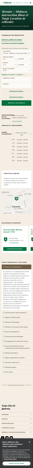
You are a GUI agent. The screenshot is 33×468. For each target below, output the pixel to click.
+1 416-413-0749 (17, 121)
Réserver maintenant (14, 249)
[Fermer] (29, 442)
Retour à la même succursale (12, 40)
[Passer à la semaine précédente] (13, 134)
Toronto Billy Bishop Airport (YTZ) (12, 231)
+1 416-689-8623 (14, 242)
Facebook (2, 438)
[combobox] (9, 58)
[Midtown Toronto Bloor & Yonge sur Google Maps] (16, 201)
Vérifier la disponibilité (16, 103)
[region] (16, 453)
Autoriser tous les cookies (16, 463)
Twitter (7, 438)
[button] (21, 2)
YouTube (11, 438)
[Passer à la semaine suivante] (30, 134)
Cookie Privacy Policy (10, 459)
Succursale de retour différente (13, 43)
